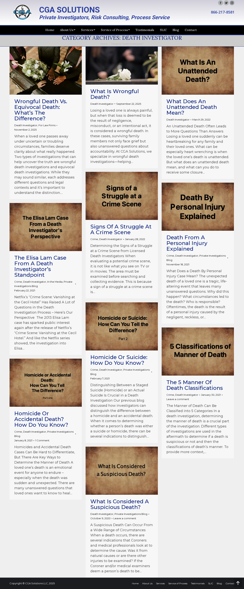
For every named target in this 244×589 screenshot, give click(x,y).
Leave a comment (177, 399)
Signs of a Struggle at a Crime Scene (121, 229)
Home (104, 43)
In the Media (55, 281)
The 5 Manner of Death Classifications (194, 385)
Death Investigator (25, 125)
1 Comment (42, 440)
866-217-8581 (222, 12)
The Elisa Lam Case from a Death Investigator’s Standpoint (40, 266)
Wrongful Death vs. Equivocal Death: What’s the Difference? (40, 109)
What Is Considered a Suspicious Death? (119, 504)
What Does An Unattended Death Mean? (191, 107)
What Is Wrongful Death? (114, 94)
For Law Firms (47, 125)
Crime (94, 239)
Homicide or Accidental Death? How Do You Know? (41, 419)
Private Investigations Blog (131, 513)
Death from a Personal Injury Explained (186, 243)
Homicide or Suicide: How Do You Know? (118, 360)
